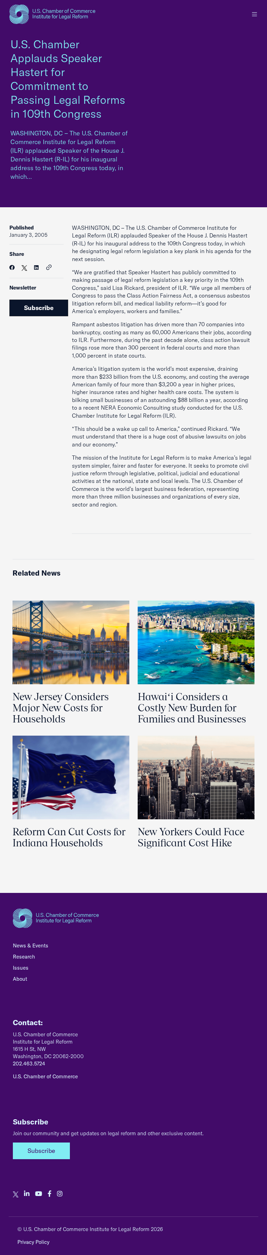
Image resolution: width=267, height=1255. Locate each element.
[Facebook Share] (12, 267)
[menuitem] (133, 947)
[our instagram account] (60, 1194)
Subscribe (39, 308)
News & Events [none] (30, 945)
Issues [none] (21, 967)
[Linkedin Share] (36, 267)
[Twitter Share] (24, 267)
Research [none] (24, 956)
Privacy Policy (33, 1242)
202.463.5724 (29, 1063)
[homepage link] (52, 14)
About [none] (20, 979)
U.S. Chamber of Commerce (45, 1076)
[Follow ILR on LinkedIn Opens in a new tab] (27, 1194)
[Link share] (49, 267)
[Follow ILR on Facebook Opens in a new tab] (49, 1194)
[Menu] (254, 14)
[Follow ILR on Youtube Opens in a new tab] (38, 1194)
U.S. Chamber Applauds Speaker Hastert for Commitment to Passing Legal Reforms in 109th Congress (67, 78)
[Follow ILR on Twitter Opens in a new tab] (15, 1194)
